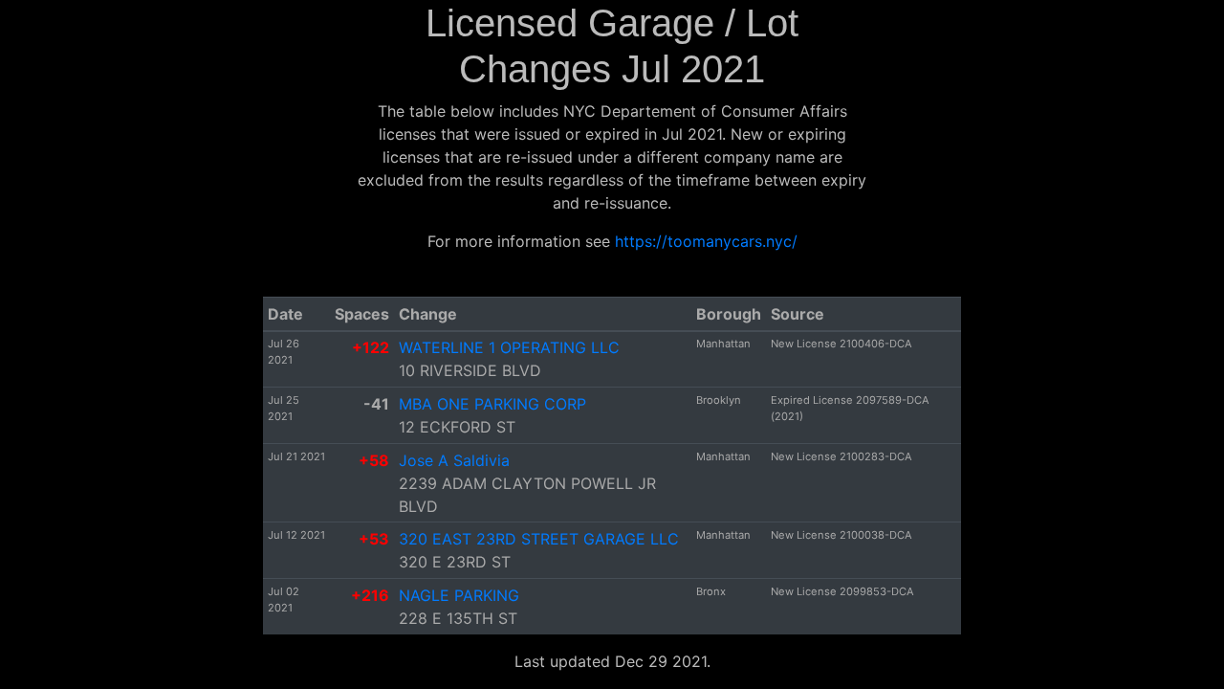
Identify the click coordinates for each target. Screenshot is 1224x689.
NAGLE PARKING (459, 595)
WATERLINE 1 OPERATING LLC (509, 347)
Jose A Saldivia (454, 460)
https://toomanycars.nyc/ (706, 241)
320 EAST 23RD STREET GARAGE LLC (539, 538)
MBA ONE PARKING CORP (492, 403)
